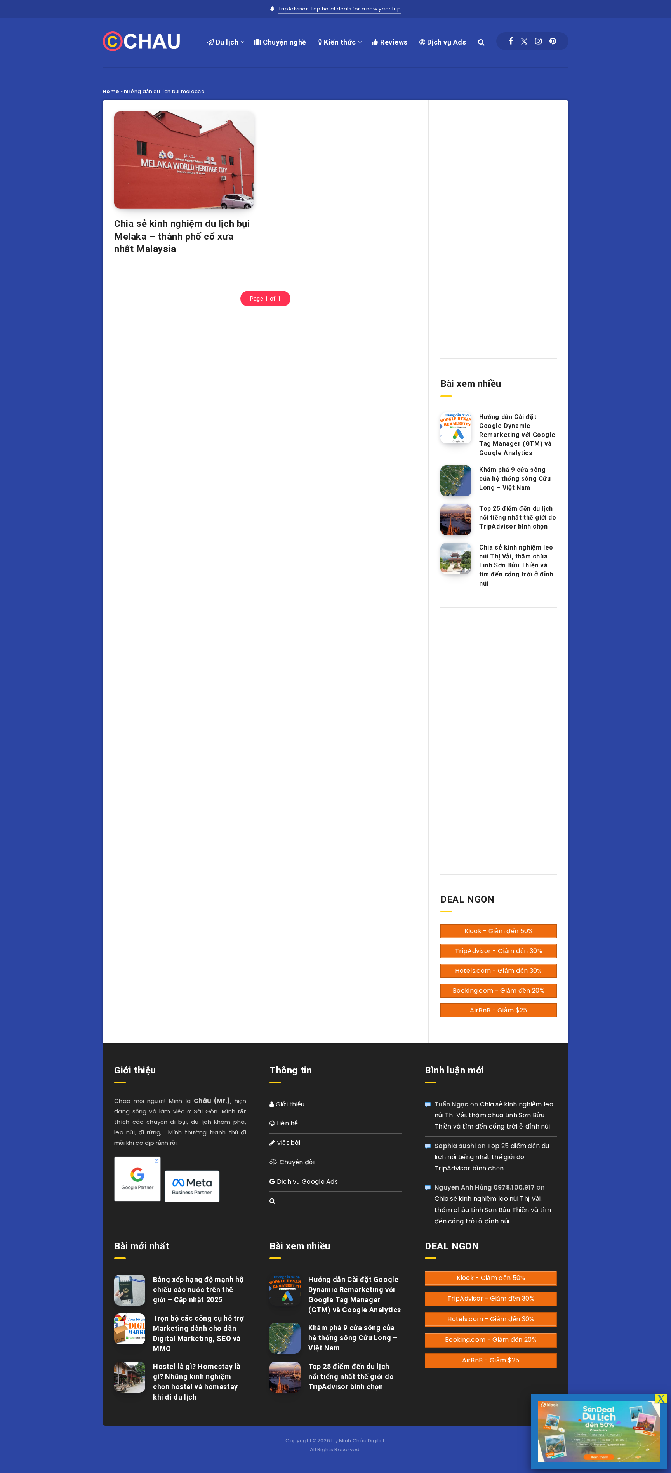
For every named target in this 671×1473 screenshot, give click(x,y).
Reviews (393, 42)
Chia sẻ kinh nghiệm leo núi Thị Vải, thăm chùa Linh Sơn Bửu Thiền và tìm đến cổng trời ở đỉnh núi (516, 565)
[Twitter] (524, 41)
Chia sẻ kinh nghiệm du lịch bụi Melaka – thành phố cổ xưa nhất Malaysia (182, 236)
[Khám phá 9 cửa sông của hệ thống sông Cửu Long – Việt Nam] (455, 480)
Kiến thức (339, 42)
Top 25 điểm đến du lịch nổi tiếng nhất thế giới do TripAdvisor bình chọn (517, 517)
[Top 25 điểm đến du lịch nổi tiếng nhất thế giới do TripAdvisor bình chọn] (455, 519)
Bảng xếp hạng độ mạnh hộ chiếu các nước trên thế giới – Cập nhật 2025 (198, 1289)
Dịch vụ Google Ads (306, 1181)
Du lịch (226, 42)
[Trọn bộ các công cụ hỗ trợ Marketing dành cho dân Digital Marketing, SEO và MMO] (129, 1328)
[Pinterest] (552, 41)
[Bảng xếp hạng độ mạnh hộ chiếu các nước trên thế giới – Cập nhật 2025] (129, 1290)
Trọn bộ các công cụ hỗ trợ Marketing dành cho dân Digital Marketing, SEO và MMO (198, 1333)
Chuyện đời (296, 1162)
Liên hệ (286, 1123)
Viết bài (287, 1142)
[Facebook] (511, 41)
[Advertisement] (498, 222)
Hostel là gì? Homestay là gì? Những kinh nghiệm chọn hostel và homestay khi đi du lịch (197, 1381)
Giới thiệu (289, 1104)
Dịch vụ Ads (445, 42)
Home (111, 91)
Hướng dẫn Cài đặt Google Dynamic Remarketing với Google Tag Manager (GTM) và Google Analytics (517, 435)
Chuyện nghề (283, 42)
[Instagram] (538, 41)
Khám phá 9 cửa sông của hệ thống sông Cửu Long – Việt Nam (515, 478)
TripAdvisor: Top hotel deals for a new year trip (339, 8)
